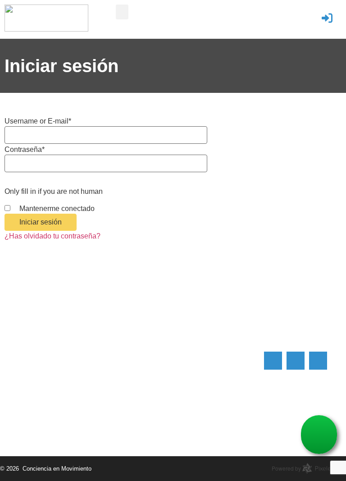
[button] (122, 12)
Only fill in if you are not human (54, 191)
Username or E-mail (38, 121)
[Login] (327, 18)
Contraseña (25, 149)
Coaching (193, 303)
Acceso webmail (204, 334)
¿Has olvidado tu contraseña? (52, 236)
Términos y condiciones (216, 349)
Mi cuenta (193, 318)
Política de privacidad (212, 364)
